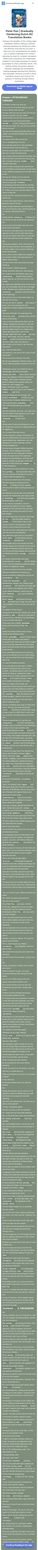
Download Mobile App (15, 3)
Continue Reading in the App (19, 1545)
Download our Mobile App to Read (19, 87)
